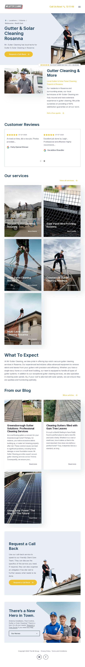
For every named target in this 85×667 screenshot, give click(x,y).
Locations (13, 20)
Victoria (22, 20)
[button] (44, 161)
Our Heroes (15, 633)
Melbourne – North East (14, 23)
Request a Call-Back (17, 54)
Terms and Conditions (59, 651)
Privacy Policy (45, 651)
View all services (67, 180)
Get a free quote (54, 113)
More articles (68, 395)
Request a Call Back (22, 582)
